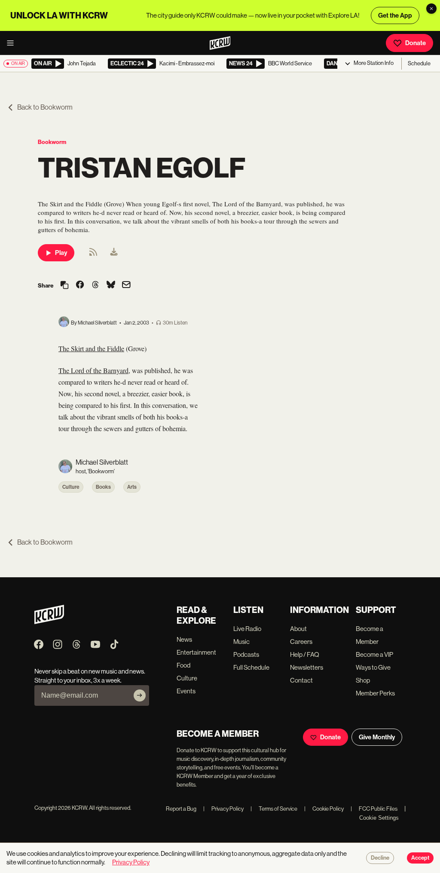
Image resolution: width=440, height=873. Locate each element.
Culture (70, 487)
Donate (415, 43)
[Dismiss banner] (431, 8)
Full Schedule (251, 667)
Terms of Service (274, 809)
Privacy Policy (223, 809)
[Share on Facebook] (80, 285)
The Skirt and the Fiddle (91, 348)
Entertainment (196, 652)
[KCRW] (49, 621)
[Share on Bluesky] (111, 285)
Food (183, 665)
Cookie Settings (379, 818)
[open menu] (12, 43)
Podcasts (246, 654)
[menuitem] (114, 253)
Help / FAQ (304, 654)
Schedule (419, 63)
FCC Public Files (374, 809)
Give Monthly (377, 737)
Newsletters (306, 667)
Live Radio (247, 628)
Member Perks (375, 693)
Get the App (395, 15)
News (184, 639)
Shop (363, 680)
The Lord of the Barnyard (93, 370)
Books (103, 487)
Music (241, 641)
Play (61, 253)
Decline (380, 858)
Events (186, 691)
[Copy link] (64, 286)
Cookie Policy (324, 809)
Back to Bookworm (45, 107)
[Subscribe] (140, 695)
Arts (132, 487)
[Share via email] (126, 285)
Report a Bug (181, 809)
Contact (301, 680)
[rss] (93, 255)
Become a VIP (374, 654)
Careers (301, 641)
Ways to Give (373, 667)
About (298, 628)
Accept (420, 858)
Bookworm (52, 142)
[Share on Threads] (95, 285)
